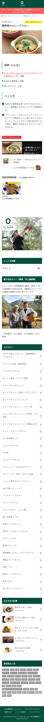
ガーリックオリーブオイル (14, 431)
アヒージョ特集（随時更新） (15, 364)
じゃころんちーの (10, 445)
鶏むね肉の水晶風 (22, 649)
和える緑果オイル (10, 517)
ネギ (12, 679)
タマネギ (11, 676)
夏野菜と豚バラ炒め (23, 608)
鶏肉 (9, 696)
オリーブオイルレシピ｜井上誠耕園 (26, 716)
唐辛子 (8, 686)
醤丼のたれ (7, 581)
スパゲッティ (32, 673)
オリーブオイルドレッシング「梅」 (18, 407)
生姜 (14, 692)
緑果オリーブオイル (11, 574)
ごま (12, 670)
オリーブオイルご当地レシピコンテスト (20, 392)
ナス (30, 676)
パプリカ (32, 679)
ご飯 (17, 670)
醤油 (4, 696)
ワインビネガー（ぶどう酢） (15, 510)
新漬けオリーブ (9, 545)
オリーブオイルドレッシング (15, 399)
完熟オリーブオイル (11, 524)
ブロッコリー (15, 683)
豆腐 (19, 692)
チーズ (18, 676)
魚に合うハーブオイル (12, 588)
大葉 (19, 686)
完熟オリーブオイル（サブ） (12, 689)
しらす (29, 670)
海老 (4, 692)
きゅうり (6, 670)
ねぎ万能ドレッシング (12, 488)
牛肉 (9, 692)
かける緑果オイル (10, 438)
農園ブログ (8, 712)
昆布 (31, 689)
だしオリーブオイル (11, 460)
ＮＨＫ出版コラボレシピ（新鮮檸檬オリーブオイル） (20, 355)
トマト (24, 676)
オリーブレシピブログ (32, 709)
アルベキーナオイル (11, 371)
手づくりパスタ (9, 538)
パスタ (18, 679)
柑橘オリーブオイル (11, 560)
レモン (38, 683)
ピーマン (6, 683)
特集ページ (7, 567)
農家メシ (31, 692)
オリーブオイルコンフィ (13, 137)
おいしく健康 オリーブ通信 (15, 378)
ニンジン (37, 676)
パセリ (24, 679)
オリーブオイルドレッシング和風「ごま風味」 (20, 415)
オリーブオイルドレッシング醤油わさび (20, 424)
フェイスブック (34, 712)
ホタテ (32, 683)
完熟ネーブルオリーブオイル (15, 531)
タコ (4, 676)
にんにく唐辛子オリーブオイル (16, 481)
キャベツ (14, 673)
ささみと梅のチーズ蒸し (25, 619)
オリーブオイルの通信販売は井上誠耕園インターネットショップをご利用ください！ (23, 11)
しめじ (23, 670)
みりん (36, 670)
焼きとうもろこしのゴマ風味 (26, 629)
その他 (5, 452)
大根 (14, 686)
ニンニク (6, 679)
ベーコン (25, 683)
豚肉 (24, 692)
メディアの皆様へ (21, 712)
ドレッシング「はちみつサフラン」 (18, 467)
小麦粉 (26, 689)
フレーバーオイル (10, 502)
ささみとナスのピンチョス (26, 639)
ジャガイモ (22, 673)
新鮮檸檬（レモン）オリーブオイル (18, 553)
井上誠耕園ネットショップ (13, 709)
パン (38, 679)
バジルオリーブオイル (12, 495)
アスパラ (6, 673)
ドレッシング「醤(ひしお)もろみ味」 (19, 474)
